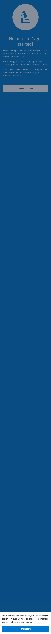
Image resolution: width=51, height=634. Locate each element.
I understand (25, 628)
